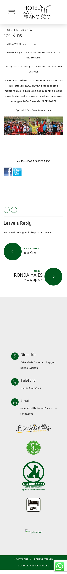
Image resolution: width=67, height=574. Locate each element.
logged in (25, 232)
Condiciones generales (33, 565)
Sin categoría (19, 29)
